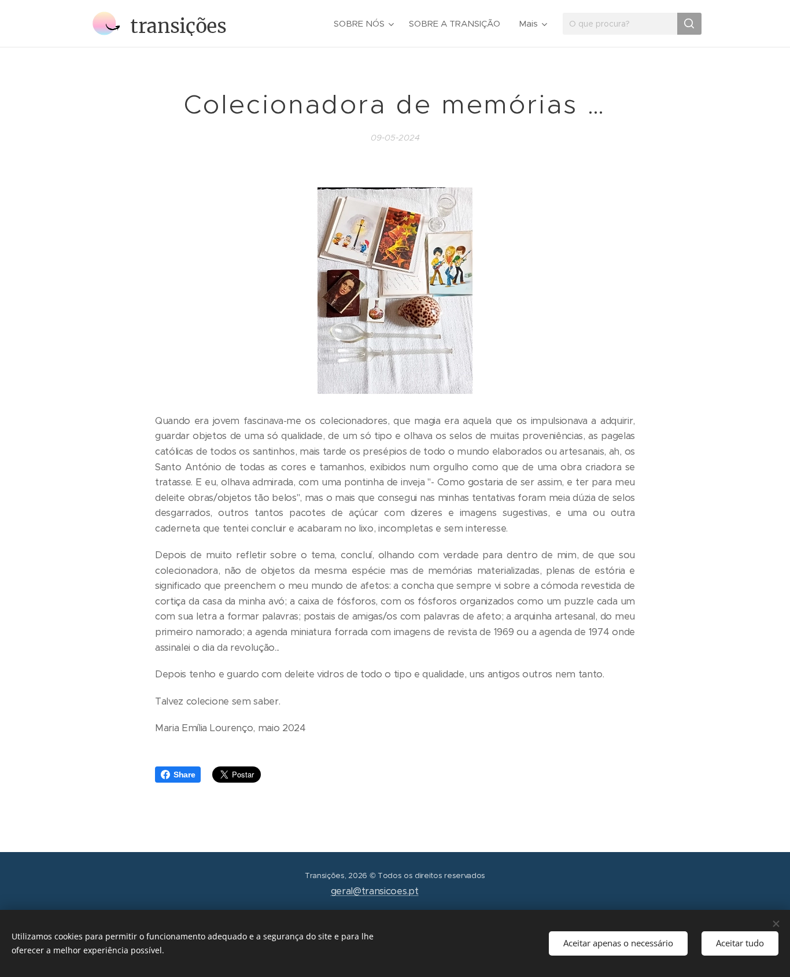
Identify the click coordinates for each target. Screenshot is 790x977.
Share (184, 774)
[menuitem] (365, 23)
